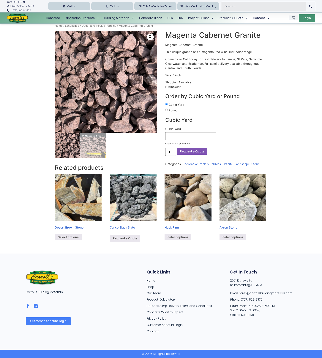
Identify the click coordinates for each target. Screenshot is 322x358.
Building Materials (117, 18)
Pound (173, 110)
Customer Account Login (165, 325)
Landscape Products (80, 18)
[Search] (310, 6)
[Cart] (293, 17)
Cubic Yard (176, 104)
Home (59, 25)
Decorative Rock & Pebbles (99, 25)
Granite (227, 164)
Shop (150, 287)
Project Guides (198, 18)
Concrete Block (150, 18)
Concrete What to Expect (165, 312)
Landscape (72, 25)
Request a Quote (231, 18)
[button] (150, 37)
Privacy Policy (156, 318)
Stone (255, 164)
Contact (259, 18)
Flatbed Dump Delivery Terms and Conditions (179, 306)
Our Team (154, 293)
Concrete (53, 18)
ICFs (170, 18)
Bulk (180, 18)
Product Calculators (161, 299)
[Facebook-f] (28, 306)
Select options (68, 237)
